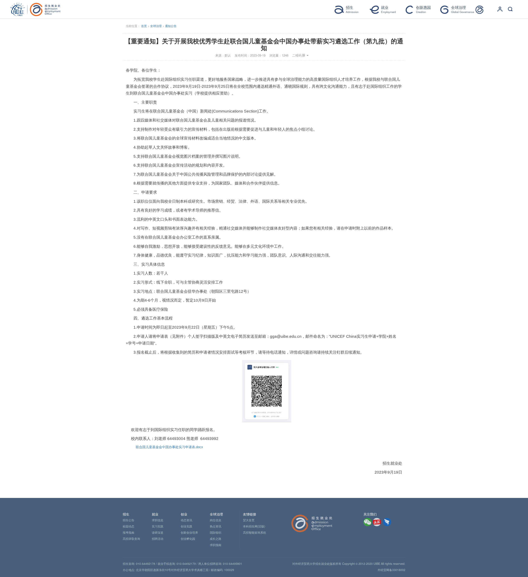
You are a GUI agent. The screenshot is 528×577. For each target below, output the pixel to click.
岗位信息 (215, 520)
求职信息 (157, 520)
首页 (144, 26)
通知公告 (171, 26)
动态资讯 (186, 520)
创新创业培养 (189, 532)
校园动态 (128, 526)
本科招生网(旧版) (254, 526)
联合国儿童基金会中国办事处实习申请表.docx (169, 447)
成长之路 (215, 539)
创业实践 (186, 526)
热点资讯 (215, 526)
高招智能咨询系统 (254, 532)
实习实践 (157, 526)
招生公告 (128, 520)
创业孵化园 (188, 539)
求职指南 (215, 545)
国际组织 (215, 532)
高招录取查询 (131, 539)
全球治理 (156, 26)
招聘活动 (157, 539)
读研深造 (157, 532)
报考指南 (128, 532)
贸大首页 (249, 520)
